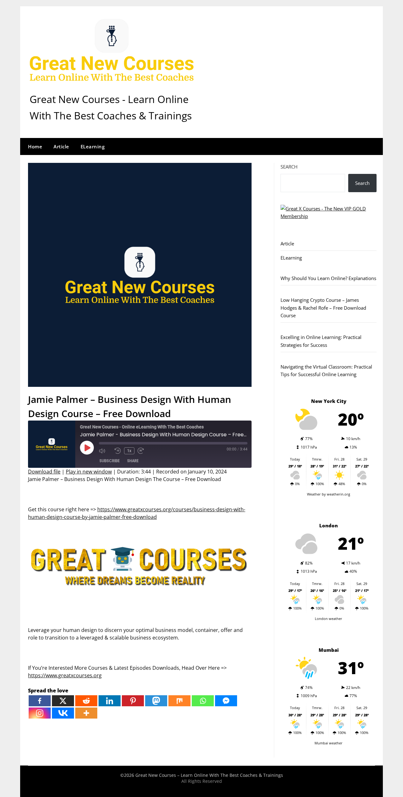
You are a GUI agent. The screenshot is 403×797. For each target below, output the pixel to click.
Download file (44, 471)
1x (129, 451)
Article (61, 146)
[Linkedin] (110, 700)
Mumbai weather (329, 743)
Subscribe (109, 460)
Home (35, 146)
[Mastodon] (156, 700)
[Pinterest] (133, 700)
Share (133, 460)
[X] (63, 700)
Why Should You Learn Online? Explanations (328, 278)
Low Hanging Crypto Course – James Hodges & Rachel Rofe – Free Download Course (323, 307)
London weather (328, 618)
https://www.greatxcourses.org (65, 675)
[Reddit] (86, 700)
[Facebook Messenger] (226, 700)
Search (289, 166)
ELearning (93, 146)
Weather (314, 494)
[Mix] (179, 700)
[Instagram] (40, 713)
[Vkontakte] (63, 713)
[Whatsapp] (203, 700)
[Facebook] (40, 700)
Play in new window (89, 471)
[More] (86, 713)
